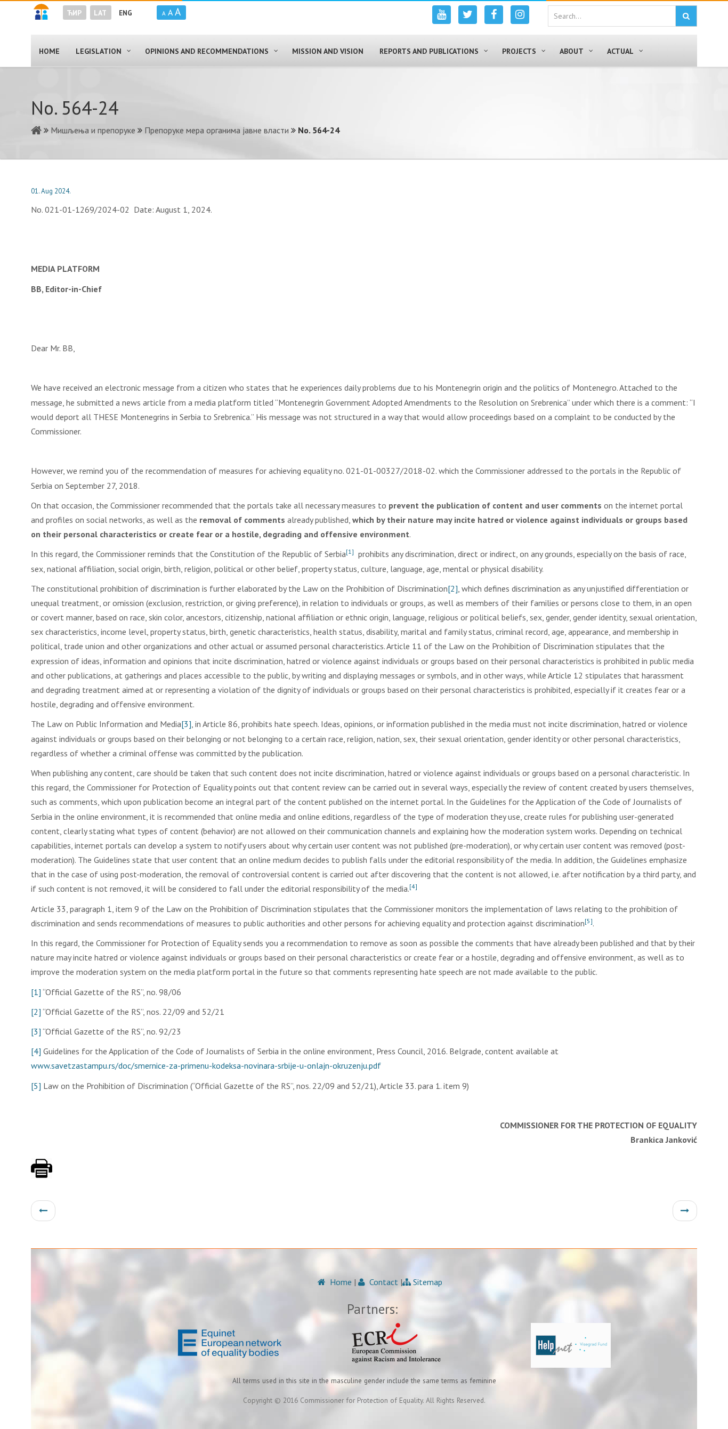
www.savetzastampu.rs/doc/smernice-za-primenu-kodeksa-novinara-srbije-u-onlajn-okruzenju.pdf (206, 1065)
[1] (36, 992)
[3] (186, 723)
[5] (36, 1085)
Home (340, 1282)
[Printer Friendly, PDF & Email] (41, 1173)
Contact (382, 1282)
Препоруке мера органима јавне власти (216, 130)
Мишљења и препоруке (93, 130)
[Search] (686, 16)
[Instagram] (520, 14)
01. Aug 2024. (51, 191)
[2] (453, 588)
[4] (36, 1051)
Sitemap (426, 1282)
